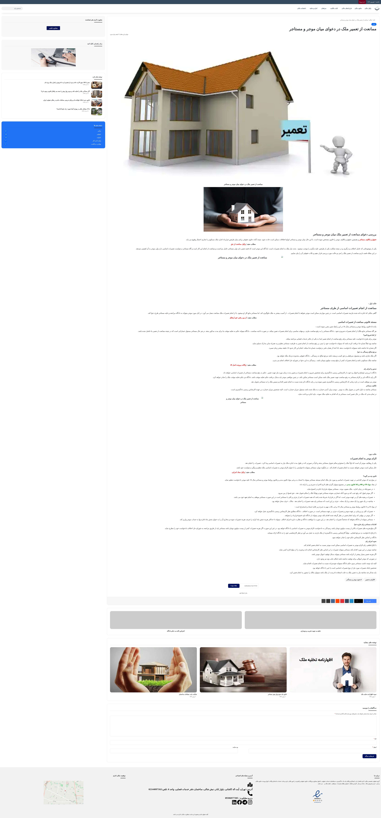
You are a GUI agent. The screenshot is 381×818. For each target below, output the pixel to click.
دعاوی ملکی (358, 8)
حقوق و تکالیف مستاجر (367, 240)
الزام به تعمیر (369, 579)
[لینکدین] (352, 601)
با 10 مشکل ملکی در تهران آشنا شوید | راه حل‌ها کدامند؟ (73, 109)
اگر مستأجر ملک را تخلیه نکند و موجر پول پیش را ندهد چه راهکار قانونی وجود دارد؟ (65, 91)
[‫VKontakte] (333, 601)
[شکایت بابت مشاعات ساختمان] (153, 669)
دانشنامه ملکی (301, 8)
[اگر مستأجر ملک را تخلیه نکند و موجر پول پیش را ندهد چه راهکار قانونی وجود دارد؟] (96, 94)
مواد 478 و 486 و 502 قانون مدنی (358, 485)
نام (375, 738)
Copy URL (234, 586)
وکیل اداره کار (97, 141)
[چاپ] (324, 601)
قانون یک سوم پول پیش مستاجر (277, 694)
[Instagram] (250, 802)
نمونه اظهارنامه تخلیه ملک (368, 694)
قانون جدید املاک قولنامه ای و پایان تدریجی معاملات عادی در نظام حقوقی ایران (66, 100)
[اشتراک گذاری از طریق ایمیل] (328, 601)
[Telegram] (244, 802)
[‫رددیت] (338, 601)
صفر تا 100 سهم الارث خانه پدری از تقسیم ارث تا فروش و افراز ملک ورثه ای (67, 82)
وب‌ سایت (235, 747)
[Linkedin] (234, 802)
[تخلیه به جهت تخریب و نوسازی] (310, 620)
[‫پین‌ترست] (342, 601)
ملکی (370, 20)
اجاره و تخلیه (313, 8)
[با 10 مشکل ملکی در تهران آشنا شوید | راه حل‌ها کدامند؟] (96, 111)
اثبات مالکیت (334, 8)
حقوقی (99, 134)
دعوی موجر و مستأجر (353, 579)
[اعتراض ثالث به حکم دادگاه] (176, 620)
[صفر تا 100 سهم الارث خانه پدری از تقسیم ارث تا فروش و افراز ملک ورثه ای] (96, 85)
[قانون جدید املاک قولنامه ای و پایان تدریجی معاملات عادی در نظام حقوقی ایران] (96, 103)
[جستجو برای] (3, 8)
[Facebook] (239, 802)
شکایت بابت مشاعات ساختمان (188, 694)
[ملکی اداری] (377, 8)
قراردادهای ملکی (347, 8)
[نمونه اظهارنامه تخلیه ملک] (333, 669)
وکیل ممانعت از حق (238, 244)
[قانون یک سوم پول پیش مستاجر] (243, 669)
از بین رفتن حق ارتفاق (238, 318)
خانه (374, 20)
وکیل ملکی (368, 8)
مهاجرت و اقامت (96, 144)
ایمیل (374, 747)
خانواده (99, 137)
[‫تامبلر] (347, 601)
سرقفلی (323, 8)
